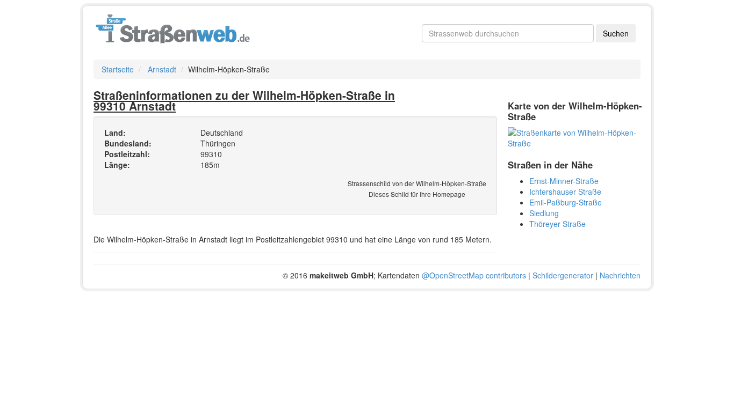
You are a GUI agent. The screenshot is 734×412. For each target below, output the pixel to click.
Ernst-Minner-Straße (564, 180)
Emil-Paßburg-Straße (565, 202)
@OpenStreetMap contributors (474, 275)
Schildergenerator (562, 275)
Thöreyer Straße (557, 223)
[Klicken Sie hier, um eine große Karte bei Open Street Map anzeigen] (578, 136)
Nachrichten (620, 275)
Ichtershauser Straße (565, 191)
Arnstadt (162, 69)
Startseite (118, 69)
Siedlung (544, 213)
